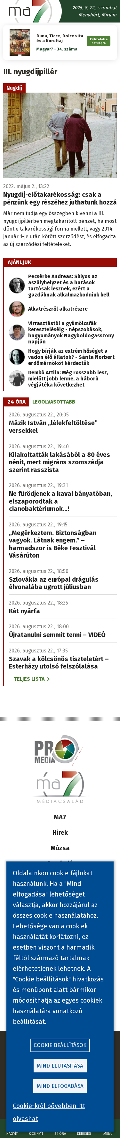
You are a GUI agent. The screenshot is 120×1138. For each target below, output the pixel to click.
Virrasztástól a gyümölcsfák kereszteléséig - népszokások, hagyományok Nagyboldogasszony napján (71, 332)
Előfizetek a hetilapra (99, 40)
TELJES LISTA (29, 679)
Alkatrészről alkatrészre (58, 309)
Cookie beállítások (60, 1045)
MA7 (60, 817)
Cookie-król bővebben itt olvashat (49, 1112)
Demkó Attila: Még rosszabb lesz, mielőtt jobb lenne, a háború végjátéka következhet (68, 378)
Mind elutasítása (60, 1065)
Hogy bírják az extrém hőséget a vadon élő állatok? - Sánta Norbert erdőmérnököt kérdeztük (71, 357)
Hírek (60, 832)
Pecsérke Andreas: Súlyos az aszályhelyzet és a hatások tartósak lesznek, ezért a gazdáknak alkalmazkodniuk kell (68, 285)
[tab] (16, 401)
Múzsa (60, 848)
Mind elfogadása (60, 1086)
